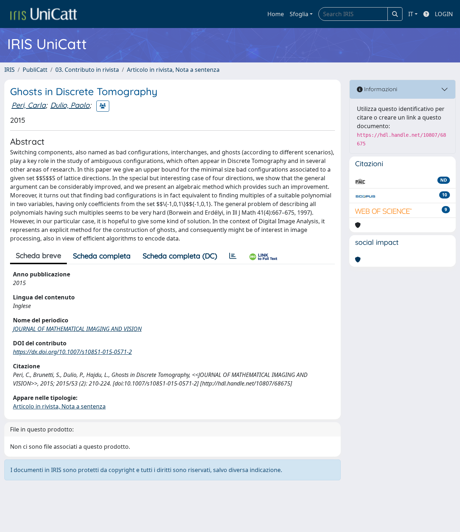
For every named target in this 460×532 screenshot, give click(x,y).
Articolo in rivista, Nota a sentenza (173, 70)
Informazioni (380, 89)
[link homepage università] (43, 14)
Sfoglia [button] (299, 14)
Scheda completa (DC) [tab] (180, 255)
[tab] (233, 255)
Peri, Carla (29, 105)
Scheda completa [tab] (101, 255)
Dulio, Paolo (69, 105)
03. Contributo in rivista (87, 70)
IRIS (9, 70)
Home (275, 14)
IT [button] (410, 14)
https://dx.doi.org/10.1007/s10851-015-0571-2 (72, 352)
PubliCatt (35, 70)
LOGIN (444, 14)
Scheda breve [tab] (38, 255)
